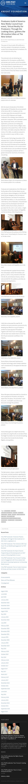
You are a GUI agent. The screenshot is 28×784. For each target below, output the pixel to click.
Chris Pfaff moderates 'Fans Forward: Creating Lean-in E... (13, 763)
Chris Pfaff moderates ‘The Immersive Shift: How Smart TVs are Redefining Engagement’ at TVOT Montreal (13, 546)
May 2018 (3, 657)
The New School (11, 520)
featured (14, 514)
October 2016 (4, 686)
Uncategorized (4, 41)
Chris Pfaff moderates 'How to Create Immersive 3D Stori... (11, 770)
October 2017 (4, 666)
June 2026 (4, 594)
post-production (10, 516)
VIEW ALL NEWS (5, 776)
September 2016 (5, 688)
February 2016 (5, 697)
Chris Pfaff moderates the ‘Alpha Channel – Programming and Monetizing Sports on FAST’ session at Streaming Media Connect (13, 553)
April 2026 (3, 597)
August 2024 (4, 611)
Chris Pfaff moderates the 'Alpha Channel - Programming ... (12, 756)
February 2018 (5, 660)
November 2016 (5, 683)
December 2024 (5, 605)
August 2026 (4, 591)
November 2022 (5, 631)
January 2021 (4, 637)
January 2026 (4, 600)
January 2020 (4, 643)
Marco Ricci (3, 516)
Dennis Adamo (4, 514)
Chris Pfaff (4, 39)
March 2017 (4, 674)
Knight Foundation (21, 514)
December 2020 (5, 640)
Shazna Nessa (4, 520)
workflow (3, 521)
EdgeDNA (9, 514)
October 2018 (4, 654)
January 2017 (4, 680)
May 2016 (3, 694)
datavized (15, 512)
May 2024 (3, 614)
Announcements (5, 577)
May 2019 (3, 648)
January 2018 (4, 663)
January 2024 (4, 617)
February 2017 (5, 677)
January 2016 (4, 700)
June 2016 (4, 691)
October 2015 (4, 706)
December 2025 (5, 603)
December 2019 (5, 646)
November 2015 (5, 703)
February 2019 (5, 651)
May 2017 (3, 671)
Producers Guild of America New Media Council (11, 518)
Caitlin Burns (7, 510)
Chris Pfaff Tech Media (8, 3)
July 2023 (3, 623)
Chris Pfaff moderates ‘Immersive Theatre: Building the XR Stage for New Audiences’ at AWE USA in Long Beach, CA (12, 539)
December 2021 (5, 634)
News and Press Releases (8, 580)
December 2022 (5, 628)
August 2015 (4, 711)
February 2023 (5, 625)
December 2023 (5, 620)
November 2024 (5, 608)
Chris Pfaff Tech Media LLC (6, 512)
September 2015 (5, 709)
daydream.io (20, 512)
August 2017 (4, 668)
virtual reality (18, 520)
